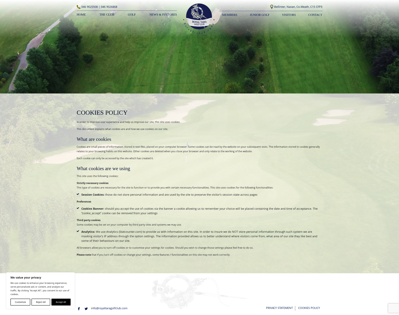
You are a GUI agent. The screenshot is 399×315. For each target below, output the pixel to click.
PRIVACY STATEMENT (279, 308)
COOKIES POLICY (309, 308)
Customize (20, 302)
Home (81, 14)
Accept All (61, 302)
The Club (106, 14)
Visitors (289, 15)
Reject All (41, 302)
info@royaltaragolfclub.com (109, 308)
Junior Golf (259, 15)
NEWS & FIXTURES (163, 14)
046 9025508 (90, 7)
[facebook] (79, 308)
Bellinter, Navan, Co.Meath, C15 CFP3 (298, 7)
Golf (132, 14)
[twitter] (86, 308)
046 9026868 (109, 7)
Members (229, 15)
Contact (315, 15)
